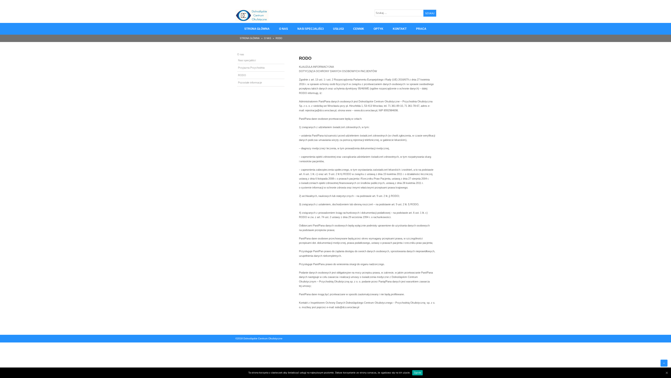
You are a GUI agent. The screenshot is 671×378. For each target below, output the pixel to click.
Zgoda (417, 372)
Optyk (378, 28)
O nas (283, 28)
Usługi (338, 28)
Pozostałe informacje (250, 82)
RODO (242, 75)
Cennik (358, 28)
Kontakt (400, 28)
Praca (421, 28)
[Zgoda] (666, 372)
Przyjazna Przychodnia (251, 67)
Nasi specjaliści (310, 28)
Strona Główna (250, 38)
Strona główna (257, 28)
